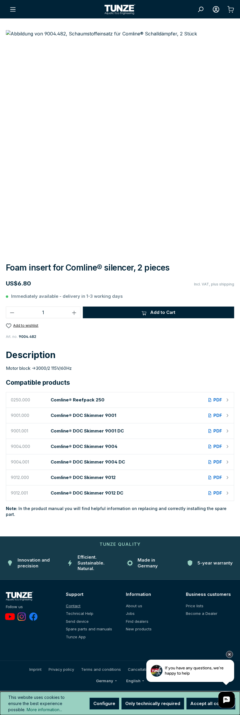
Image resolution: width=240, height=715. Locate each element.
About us (134, 605)
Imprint (35, 669)
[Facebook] (33, 617)
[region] (120, 144)
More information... (44, 709)
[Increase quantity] (74, 312)
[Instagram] (22, 617)
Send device (77, 621)
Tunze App (76, 636)
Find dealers (137, 621)
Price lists (194, 605)
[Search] (200, 9)
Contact (73, 605)
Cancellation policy (145, 669)
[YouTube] (10, 617)
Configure (104, 703)
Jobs (130, 613)
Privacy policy (61, 669)
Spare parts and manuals (89, 629)
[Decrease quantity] (12, 312)
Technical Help (79, 613)
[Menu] (13, 9)
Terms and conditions (101, 669)
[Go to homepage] (120, 9)
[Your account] (216, 9)
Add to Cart (162, 312)
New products (139, 629)
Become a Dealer (201, 613)
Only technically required (152, 703)
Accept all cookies (211, 703)
